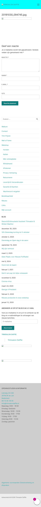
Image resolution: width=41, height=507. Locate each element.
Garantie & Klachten (10, 187)
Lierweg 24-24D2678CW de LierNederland (8, 395)
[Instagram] (6, 503)
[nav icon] (38, 4)
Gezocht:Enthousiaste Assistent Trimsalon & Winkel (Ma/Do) (18, 222)
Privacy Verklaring (10, 173)
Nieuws (4, 201)
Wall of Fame (6, 140)
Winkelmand (7, 164)
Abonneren (8, 328)
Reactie (5, 57)
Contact (5, 131)
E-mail (5, 84)
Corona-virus (6, 281)
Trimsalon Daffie (9, 334)
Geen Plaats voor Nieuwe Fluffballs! (15, 257)
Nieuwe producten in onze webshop (15, 298)
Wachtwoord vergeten (11, 191)
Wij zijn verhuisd (8, 249)
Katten (5, 154)
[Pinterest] (9, 503)
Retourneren (7, 177)
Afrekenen (7, 168)
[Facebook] (3, 503)
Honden (6, 150)
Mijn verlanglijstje (9, 159)
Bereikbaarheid (7, 196)
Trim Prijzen (6, 136)
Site (3, 93)
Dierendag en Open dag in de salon (15, 240)
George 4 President (9, 289)
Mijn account (6, 210)
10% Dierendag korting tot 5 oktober (15, 232)
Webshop (5, 145)
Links (3, 205)
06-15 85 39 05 (7, 401)
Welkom (5, 127)
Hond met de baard (9, 265)
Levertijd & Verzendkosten (13, 182)
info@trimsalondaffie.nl (10, 403)
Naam (4, 75)
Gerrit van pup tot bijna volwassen (15, 273)
